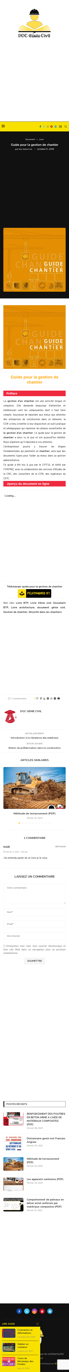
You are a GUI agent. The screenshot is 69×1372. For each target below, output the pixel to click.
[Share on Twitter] (44, 698)
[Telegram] (55, 126)
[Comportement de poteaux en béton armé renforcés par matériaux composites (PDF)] (13, 1204)
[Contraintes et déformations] (8, 1333)
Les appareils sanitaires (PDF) (45, 1179)
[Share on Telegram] (55, 698)
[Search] (65, 126)
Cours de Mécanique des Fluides (25, 1361)
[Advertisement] (34, 80)
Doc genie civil (25, 149)
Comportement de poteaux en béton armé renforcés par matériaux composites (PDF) (45, 1203)
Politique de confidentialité (48, 1354)
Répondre (60, 847)
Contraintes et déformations (24, 1332)
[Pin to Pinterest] (48, 698)
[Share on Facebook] (41, 698)
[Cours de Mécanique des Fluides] (8, 1361)
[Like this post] (37, 698)
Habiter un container (22, 1346)
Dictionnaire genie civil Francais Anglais (46, 1140)
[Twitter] (44, 126)
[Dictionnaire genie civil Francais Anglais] (13, 1143)
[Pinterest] (51, 126)
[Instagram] (48, 126)
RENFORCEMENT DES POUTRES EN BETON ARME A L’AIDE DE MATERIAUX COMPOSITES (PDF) (46, 1119)
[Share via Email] (58, 698)
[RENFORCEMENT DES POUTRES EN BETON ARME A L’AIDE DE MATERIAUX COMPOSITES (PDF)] (13, 1119)
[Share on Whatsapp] (51, 698)
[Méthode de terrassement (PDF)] (34, 788)
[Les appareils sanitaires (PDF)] (13, 1184)
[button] (6, 795)
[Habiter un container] (8, 1347)
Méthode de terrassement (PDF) (35, 813)
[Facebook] (40, 126)
